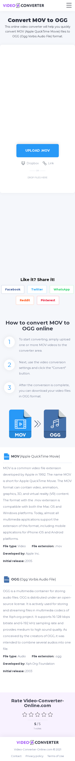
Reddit (25, 300)
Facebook (12, 289)
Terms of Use (55, 756)
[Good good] (44, 714)
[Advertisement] (37, 92)
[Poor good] (31, 714)
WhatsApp (62, 289)
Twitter (37, 289)
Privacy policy (34, 756)
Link (51, 163)
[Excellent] (50, 714)
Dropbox (33, 163)
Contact (16, 756)
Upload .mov (37, 150)
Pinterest (48, 300)
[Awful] (25, 714)
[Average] (37, 714)
